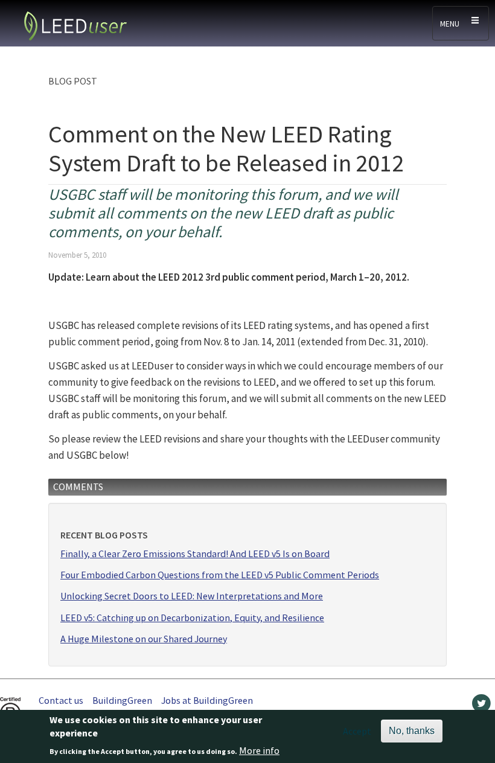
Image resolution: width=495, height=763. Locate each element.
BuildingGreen (122, 700)
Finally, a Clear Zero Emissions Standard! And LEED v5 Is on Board (195, 554)
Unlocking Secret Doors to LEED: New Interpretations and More (191, 596)
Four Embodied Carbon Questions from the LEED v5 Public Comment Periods (219, 575)
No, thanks (412, 731)
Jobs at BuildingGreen (207, 700)
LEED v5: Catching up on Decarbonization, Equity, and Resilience (192, 618)
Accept (357, 731)
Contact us (61, 700)
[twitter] (481, 706)
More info (259, 750)
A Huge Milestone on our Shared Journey (143, 639)
